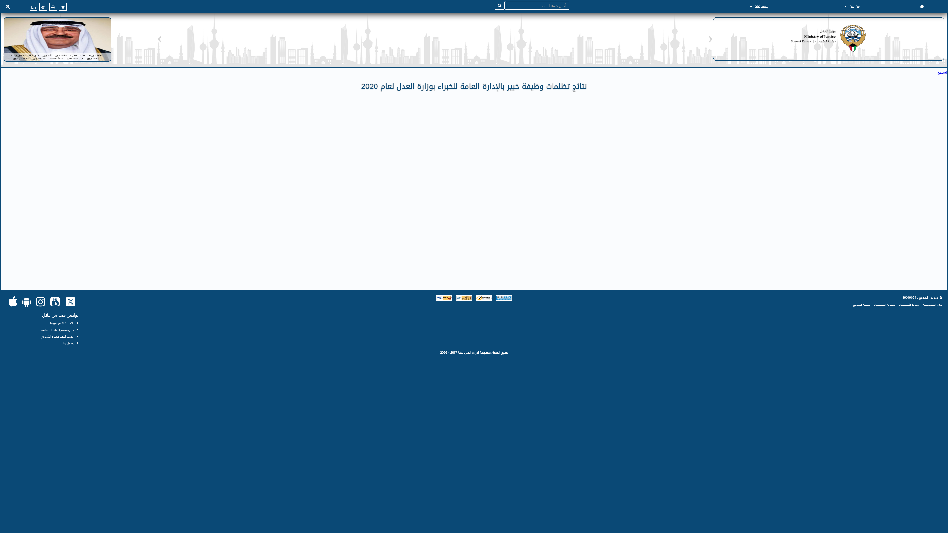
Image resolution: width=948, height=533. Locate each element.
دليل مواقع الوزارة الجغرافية (57, 329)
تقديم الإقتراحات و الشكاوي (57, 336)
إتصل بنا (68, 343)
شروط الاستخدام (909, 304)
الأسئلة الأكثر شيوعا (62, 323)
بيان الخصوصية (932, 304)
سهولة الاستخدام (884, 304)
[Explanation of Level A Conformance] (463, 297)
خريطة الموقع (861, 304)
